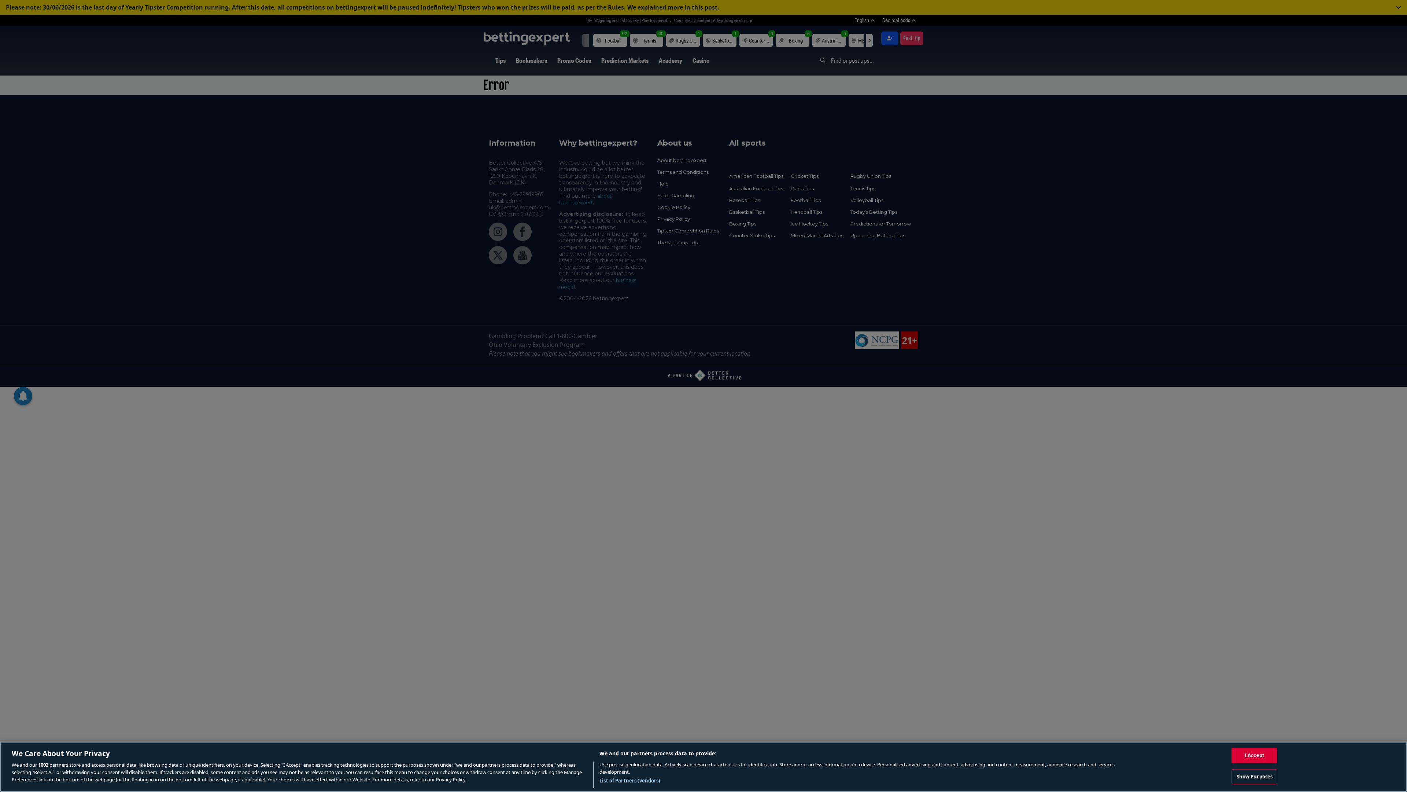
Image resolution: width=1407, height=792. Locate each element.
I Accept (1254, 755)
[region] (703, 767)
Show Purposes (1255, 776)
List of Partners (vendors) (629, 780)
